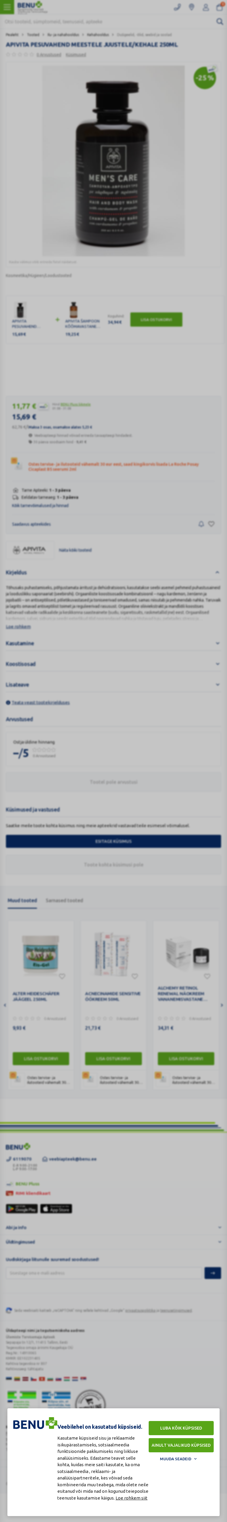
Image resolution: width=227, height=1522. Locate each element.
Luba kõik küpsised (181, 1428)
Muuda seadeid (175, 1459)
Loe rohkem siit (131, 1497)
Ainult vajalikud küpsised (181, 1445)
